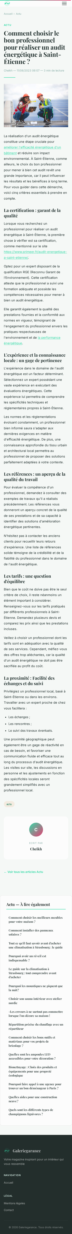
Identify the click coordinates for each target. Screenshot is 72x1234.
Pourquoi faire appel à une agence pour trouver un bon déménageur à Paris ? (35, 1086)
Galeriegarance (27, 1150)
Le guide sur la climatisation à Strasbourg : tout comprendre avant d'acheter (32, 973)
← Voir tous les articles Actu (23, 872)
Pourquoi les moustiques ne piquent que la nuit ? (36, 988)
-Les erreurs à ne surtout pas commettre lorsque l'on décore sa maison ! (36, 1014)
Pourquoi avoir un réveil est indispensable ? (27, 958)
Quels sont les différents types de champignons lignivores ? (31, 1112)
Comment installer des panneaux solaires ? (31, 932)
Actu (18, 13)
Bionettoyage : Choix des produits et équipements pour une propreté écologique (33, 1071)
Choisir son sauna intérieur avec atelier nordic (35, 1001)
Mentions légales (14, 1203)
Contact (9, 1210)
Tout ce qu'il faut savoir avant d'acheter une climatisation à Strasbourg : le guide (36, 945)
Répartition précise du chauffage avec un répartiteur (36, 1026)
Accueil (8, 13)
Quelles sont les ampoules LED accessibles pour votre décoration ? (32, 1056)
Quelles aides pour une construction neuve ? (33, 1099)
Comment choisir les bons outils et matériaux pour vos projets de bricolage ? (32, 1041)
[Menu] (64, 3)
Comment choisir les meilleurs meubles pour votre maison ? (36, 920)
